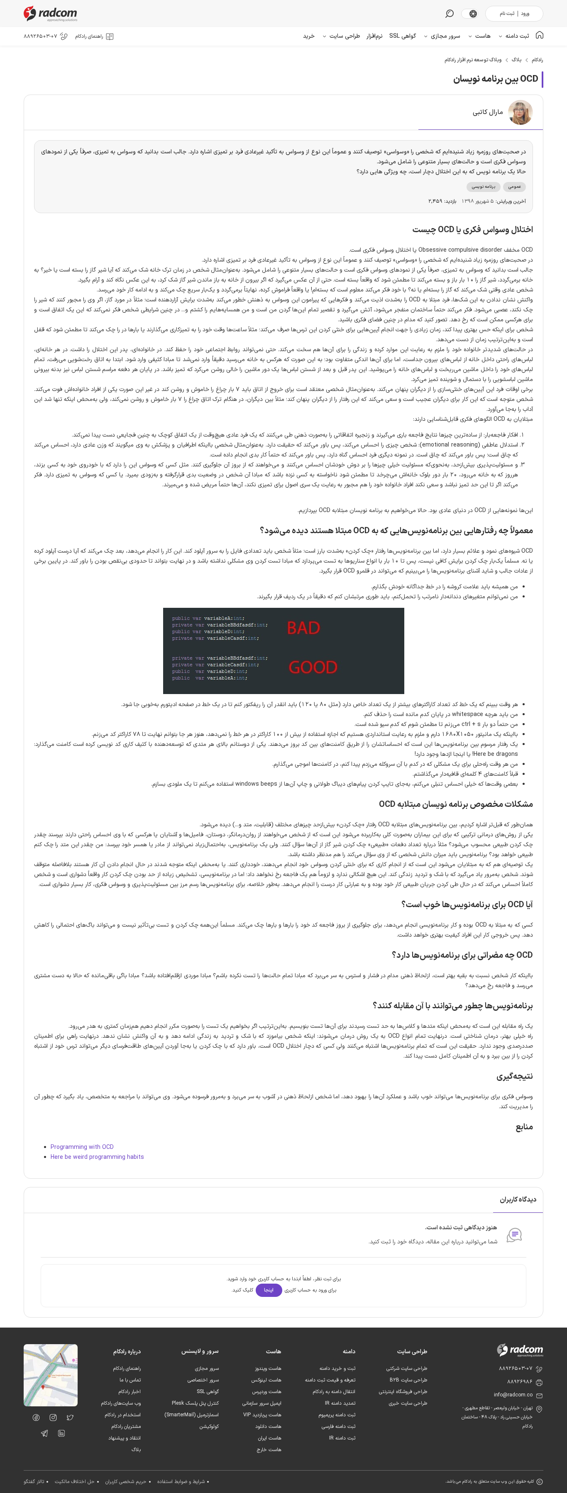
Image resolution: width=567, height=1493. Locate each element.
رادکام (537, 60)
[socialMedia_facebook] (34, 1419)
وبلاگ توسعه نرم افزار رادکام (473, 60)
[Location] (51, 1405)
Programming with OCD (82, 1147)
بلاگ (517, 60)
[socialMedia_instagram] (51, 1419)
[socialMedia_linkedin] (59, 1435)
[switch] (473, 13)
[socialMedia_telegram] (42, 1435)
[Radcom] (52, 13)
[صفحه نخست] (539, 36)
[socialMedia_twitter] (68, 1419)
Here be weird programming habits (97, 1157)
